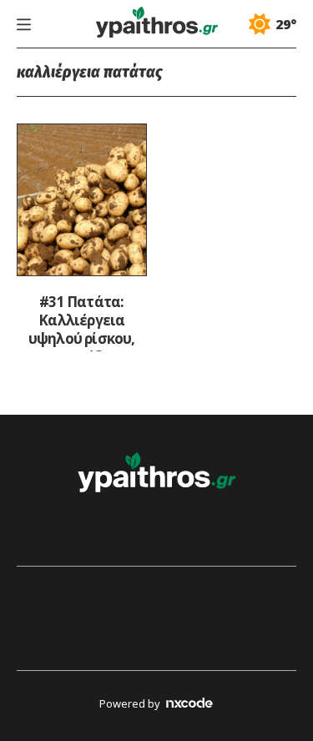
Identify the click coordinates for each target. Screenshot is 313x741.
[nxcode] (189, 705)
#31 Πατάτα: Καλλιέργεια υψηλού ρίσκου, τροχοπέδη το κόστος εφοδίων (81, 322)
